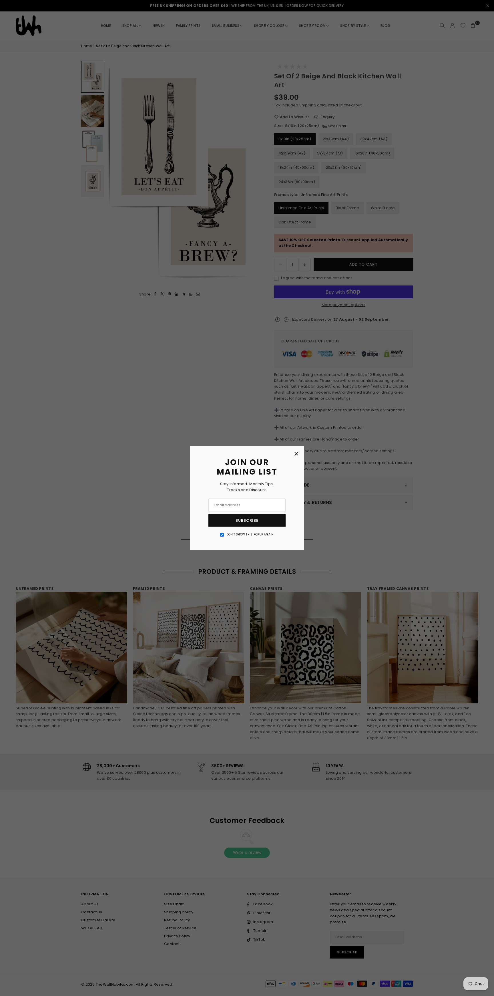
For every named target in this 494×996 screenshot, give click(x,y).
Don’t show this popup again (250, 534)
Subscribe (247, 520)
